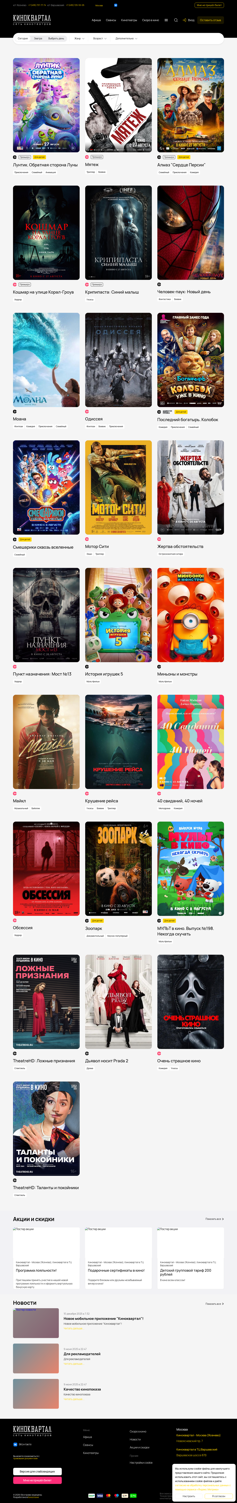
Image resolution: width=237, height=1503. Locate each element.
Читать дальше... (74, 1328)
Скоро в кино (138, 1431)
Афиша (87, 1437)
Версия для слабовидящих (37, 1471)
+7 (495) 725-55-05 (75, 5)
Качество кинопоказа (82, 1389)
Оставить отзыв (210, 20)
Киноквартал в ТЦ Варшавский (196, 1449)
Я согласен (218, 1496)
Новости (135, 1439)
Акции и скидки (139, 1447)
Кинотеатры (91, 1453)
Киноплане (33, 1497)
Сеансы (88, 1445)
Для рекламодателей (82, 1354)
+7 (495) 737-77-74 (37, 5)
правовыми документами (25, 1458)
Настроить (189, 1496)
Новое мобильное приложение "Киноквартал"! (103, 1319)
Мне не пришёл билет (209, 5)
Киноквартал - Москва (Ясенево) (198, 1435)
